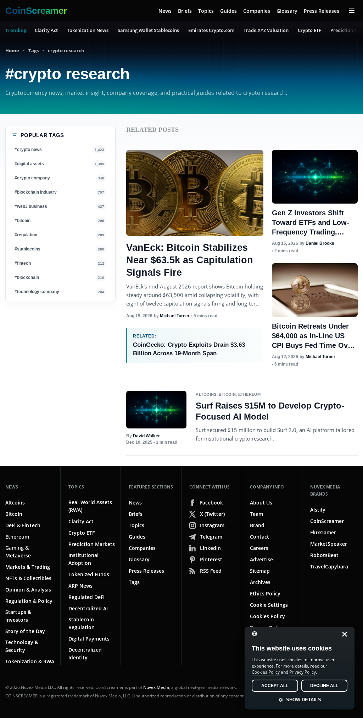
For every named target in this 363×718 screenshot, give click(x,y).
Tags (33, 50)
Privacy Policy (302, 672)
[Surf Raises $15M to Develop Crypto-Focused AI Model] (156, 409)
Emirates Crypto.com (211, 30)
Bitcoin (227, 394)
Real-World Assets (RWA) (90, 506)
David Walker (146, 435)
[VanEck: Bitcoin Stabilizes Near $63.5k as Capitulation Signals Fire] (194, 193)
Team (256, 514)
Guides (228, 10)
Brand (257, 525)
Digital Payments (89, 638)
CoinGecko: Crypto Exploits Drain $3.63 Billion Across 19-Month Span (189, 349)
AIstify (317, 509)
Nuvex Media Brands (325, 490)
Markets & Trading (27, 566)
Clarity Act (46, 30)
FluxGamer (323, 532)
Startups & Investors (18, 616)
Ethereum (249, 394)
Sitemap (260, 570)
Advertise (261, 559)
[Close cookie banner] (342, 634)
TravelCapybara (329, 566)
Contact (259, 536)
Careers (259, 548)
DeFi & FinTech (22, 525)
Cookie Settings (269, 604)
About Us (261, 502)
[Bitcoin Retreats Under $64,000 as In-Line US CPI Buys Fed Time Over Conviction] (315, 290)
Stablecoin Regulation (81, 623)
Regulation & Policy (28, 601)
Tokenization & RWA (29, 661)
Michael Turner (175, 315)
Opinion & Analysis (28, 589)
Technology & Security (21, 646)
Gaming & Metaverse (18, 551)
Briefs (185, 10)
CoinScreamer (327, 521)
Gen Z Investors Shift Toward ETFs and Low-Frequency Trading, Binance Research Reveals (310, 232)
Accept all (274, 685)
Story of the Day (25, 631)
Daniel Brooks (320, 243)
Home (12, 50)
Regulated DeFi (86, 597)
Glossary (287, 10)
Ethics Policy (265, 593)
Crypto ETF (309, 30)
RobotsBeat (324, 555)
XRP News (80, 585)
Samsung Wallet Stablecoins (148, 30)
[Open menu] (352, 11)
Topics (206, 10)
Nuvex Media (156, 687)
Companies (256, 10)
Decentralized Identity (85, 653)
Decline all (324, 685)
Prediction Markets (91, 544)
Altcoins (206, 394)
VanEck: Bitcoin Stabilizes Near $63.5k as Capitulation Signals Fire (189, 260)
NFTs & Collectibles (28, 578)
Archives (260, 582)
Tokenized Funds (88, 574)
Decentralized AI (88, 608)
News (165, 10)
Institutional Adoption (83, 559)
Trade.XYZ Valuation (266, 30)
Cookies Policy (267, 616)
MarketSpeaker (328, 543)
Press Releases (321, 10)
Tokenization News (87, 30)
